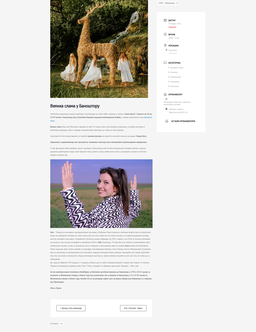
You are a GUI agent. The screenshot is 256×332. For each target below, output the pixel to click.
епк (61, 324)
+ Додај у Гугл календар (71, 308)
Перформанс (175, 77)
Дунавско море (176, 67)
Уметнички (174, 86)
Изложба (174, 72)
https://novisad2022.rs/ (178, 112)
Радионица (174, 81)
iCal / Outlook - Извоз (133, 308)
